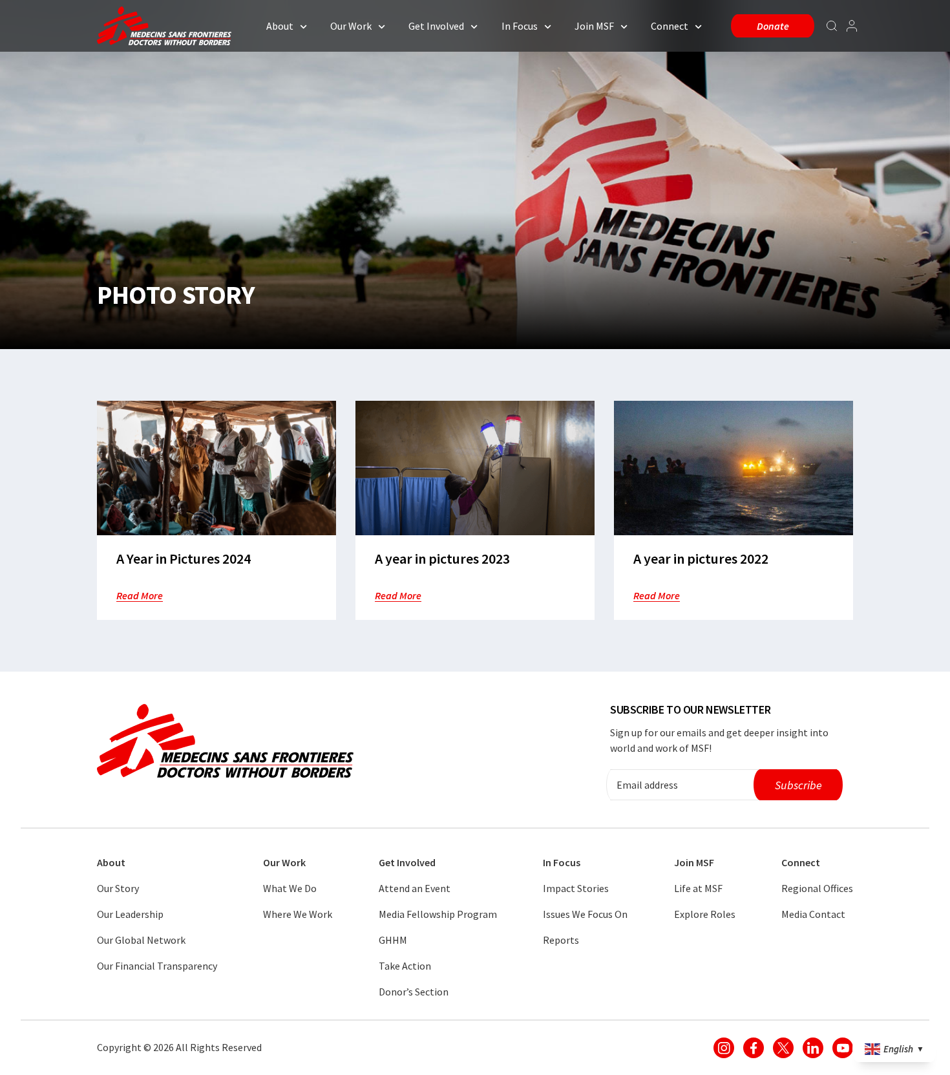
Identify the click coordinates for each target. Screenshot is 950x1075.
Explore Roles (704, 914)
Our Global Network (141, 939)
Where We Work (297, 914)
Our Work (351, 25)
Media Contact (813, 914)
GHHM (393, 939)
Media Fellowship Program (438, 914)
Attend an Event (414, 888)
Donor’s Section (414, 991)
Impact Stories (576, 888)
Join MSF (594, 25)
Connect (669, 25)
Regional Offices (817, 888)
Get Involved (436, 25)
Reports (561, 939)
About (279, 25)
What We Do (290, 888)
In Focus (519, 25)
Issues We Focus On (585, 914)
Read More (139, 595)
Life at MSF (698, 888)
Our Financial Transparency (157, 965)
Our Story (118, 888)
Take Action (405, 965)
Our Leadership (130, 914)
